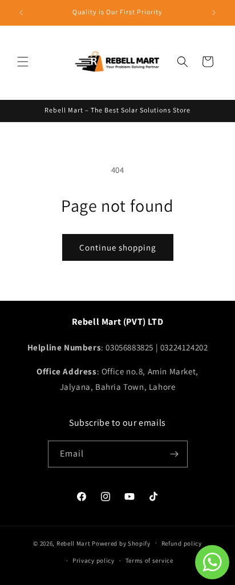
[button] (22, 61)
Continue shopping (117, 247)
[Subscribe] (174, 454)
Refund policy (181, 543)
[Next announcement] (213, 12)
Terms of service (149, 560)
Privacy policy (93, 560)
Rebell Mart (73, 543)
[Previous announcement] (21, 12)
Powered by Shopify (121, 543)
